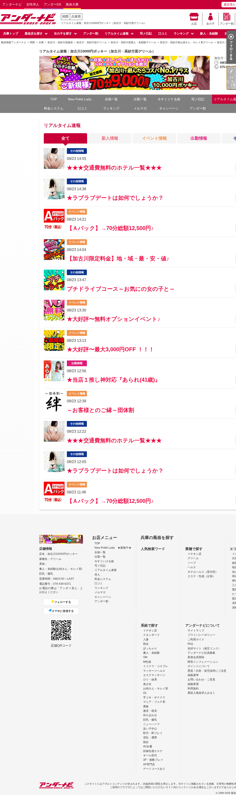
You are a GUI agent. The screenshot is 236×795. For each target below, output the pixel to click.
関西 (65, 16)
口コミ (162, 33)
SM (145, 657)
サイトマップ (196, 630)
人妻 (146, 639)
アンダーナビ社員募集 (201, 652)
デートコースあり (154, 768)
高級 (146, 706)
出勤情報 (199, 138)
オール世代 (150, 755)
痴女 (146, 742)
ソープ (192, 563)
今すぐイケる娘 (169, 99)
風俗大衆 (72, 4)
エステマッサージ (154, 675)
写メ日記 (146, 33)
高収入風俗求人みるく (201, 692)
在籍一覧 (111, 99)
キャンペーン (169, 108)
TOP (53, 99)
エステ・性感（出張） (201, 576)
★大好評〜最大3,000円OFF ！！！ (110, 349)
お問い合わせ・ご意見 (201, 679)
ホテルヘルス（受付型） (203, 571)
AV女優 (147, 746)
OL (145, 692)
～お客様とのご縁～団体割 (100, 410)
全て (65, 138)
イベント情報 (154, 138)
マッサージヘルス (154, 670)
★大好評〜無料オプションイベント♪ (113, 319)
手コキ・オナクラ (154, 697)
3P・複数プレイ (153, 759)
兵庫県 (76, 16)
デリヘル (193, 558)
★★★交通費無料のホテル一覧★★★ (114, 167)
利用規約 (193, 688)
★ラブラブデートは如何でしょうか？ (115, 198)
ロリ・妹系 (150, 679)
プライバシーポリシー (201, 635)
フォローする (62, 602)
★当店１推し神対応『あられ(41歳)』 (113, 380)
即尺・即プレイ (152, 733)
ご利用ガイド (196, 639)
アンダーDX (52, 4)
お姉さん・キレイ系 (155, 688)
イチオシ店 (194, 554)
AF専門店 (149, 764)
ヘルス (192, 567)
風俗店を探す (34, 33)
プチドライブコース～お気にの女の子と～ (121, 289)
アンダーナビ (12, 4)
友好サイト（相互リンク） (204, 648)
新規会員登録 (196, 657)
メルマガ (140, 108)
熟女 (146, 643)
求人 (97, 574)
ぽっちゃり (150, 648)
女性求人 (32, 4)
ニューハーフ (151, 724)
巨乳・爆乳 (150, 719)
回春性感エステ (152, 751)
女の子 (210, 23)
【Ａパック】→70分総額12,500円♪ (110, 228)
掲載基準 (193, 675)
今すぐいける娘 (104, 561)
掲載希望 (193, 684)
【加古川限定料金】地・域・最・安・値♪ (118, 258)
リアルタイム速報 (117, 33)
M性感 (147, 661)
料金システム (53, 108)
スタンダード (151, 635)
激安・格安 (150, 710)
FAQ (190, 643)
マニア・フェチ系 (154, 701)
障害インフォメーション (203, 661)
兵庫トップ (10, 33)
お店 (194, 23)
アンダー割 (227, 23)
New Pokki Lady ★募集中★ (82, 99)
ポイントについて (199, 666)
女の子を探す (63, 33)
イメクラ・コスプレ (155, 666)
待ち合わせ (150, 715)
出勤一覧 (140, 99)
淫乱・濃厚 (150, 737)
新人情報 (110, 138)
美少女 (147, 684)
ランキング (181, 33)
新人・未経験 (209, 33)
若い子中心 (150, 728)
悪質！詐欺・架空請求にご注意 (207, 670)
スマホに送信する (63, 611)
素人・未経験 (151, 652)
